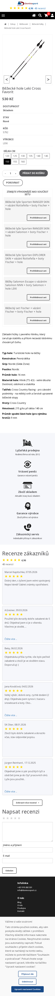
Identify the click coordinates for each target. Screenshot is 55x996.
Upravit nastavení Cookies (27, 989)
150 (7, 161)
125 (15, 156)
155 (15, 161)
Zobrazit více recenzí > (27, 802)
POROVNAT (13, 182)
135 (31, 156)
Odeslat (9, 870)
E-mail (6, 855)
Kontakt (20, 911)
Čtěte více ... (11, 639)
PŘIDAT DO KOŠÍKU (34, 173)
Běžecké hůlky (38, 24)
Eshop (13, 24)
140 (38, 156)
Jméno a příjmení (12, 845)
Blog (19, 902)
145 (46, 156)
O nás (20, 905)
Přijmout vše (27, 974)
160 (23, 161)
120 (7, 156)
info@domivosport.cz (27, 890)
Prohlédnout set (38, 217)
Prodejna (21, 908)
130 (23, 156)
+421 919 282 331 (24, 887)
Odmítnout (27, 981)
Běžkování (24, 24)
